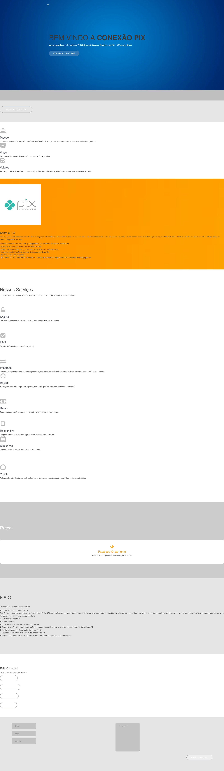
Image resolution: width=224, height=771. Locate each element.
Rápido (4, 382)
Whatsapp (11, 687)
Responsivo (7, 430)
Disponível (6, 445)
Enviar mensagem (199, 757)
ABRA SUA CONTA (17, 109)
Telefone (10, 695)
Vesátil (4, 474)
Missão (4, 137)
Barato (4, 408)
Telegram (8, 678)
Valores (4, 167)
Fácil (3, 342)
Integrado (6, 367)
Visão (3, 152)
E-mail (9, 704)
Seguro (4, 316)
